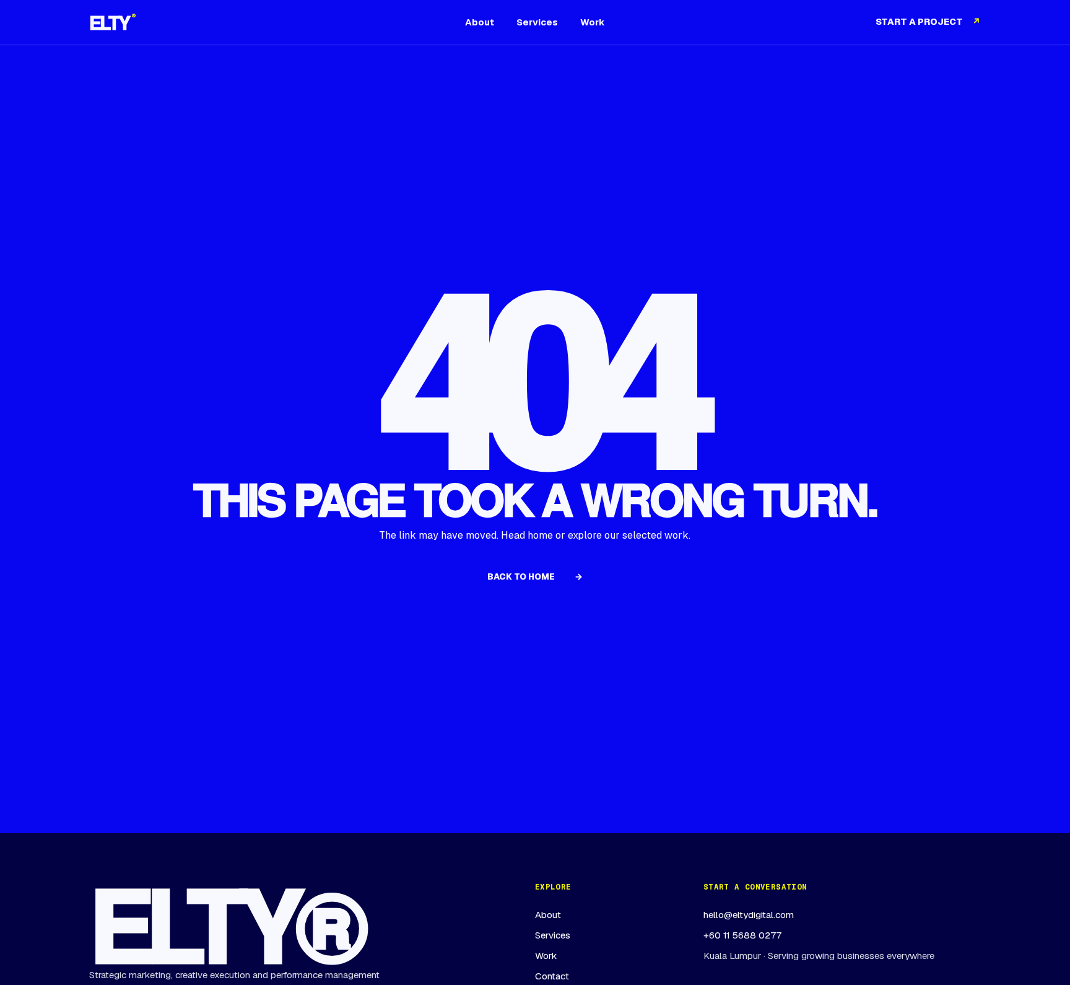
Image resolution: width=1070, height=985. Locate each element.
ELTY (112, 22)
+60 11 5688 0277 (742, 935)
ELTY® (224, 922)
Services (537, 22)
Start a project (928, 21)
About (479, 22)
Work (592, 22)
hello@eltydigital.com (748, 915)
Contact (552, 976)
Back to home (535, 576)
